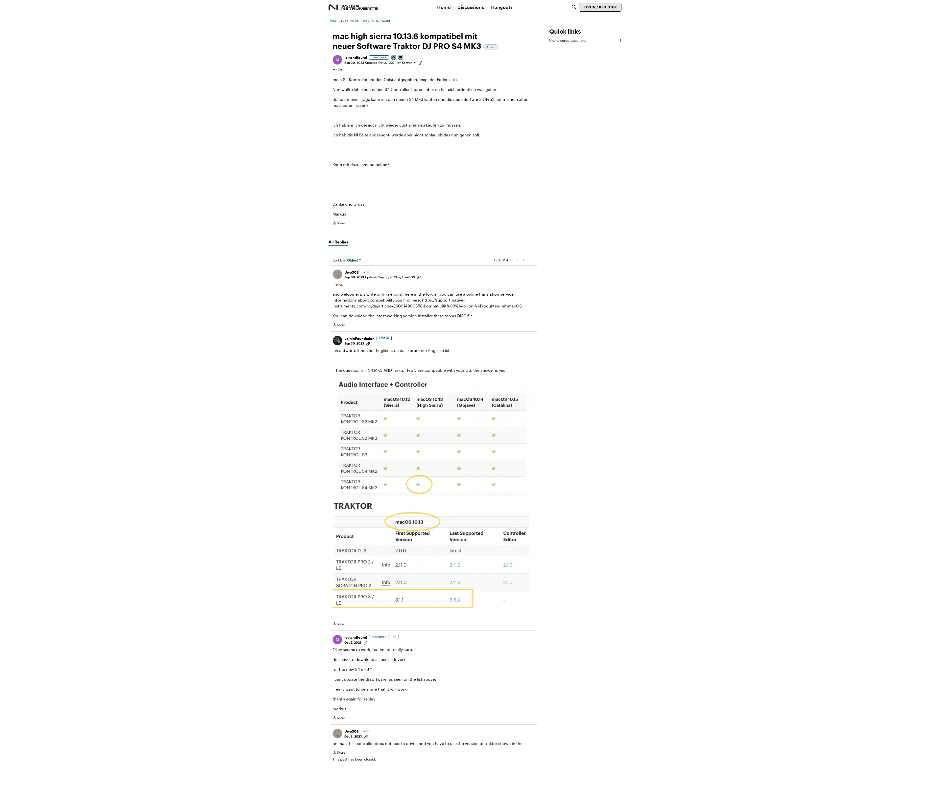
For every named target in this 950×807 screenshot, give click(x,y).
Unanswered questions (585, 40)
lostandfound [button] (355, 57)
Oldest (353, 260)
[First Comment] (401, 57)
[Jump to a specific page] (531, 260)
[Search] (574, 7)
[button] (337, 60)
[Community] (353, 7)
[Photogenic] (394, 57)
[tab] (338, 242)
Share (338, 223)
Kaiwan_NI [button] (409, 62)
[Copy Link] (421, 62)
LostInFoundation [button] (359, 338)
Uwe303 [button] (351, 272)
